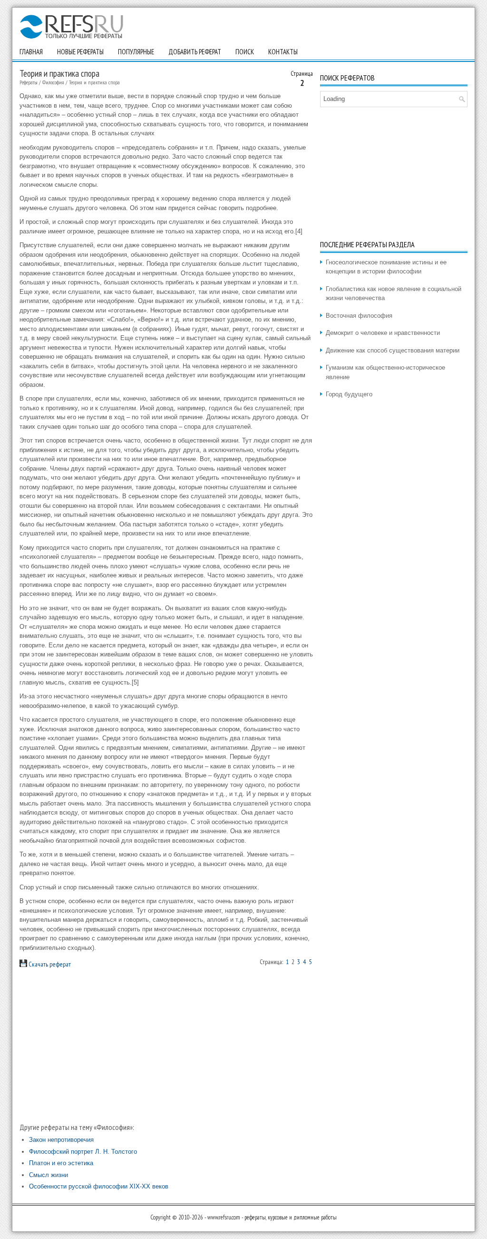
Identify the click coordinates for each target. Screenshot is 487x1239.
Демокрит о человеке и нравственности (383, 332)
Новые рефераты (80, 51)
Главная (31, 51)
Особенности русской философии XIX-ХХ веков (98, 1186)
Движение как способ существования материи (392, 350)
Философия (53, 82)
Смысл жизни (48, 1175)
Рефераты (28, 82)
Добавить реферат (194, 51)
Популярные (136, 51)
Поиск (244, 51)
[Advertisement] (166, 1045)
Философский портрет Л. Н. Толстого (83, 1151)
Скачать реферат (49, 964)
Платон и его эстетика (61, 1163)
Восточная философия (359, 315)
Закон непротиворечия (61, 1139)
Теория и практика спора (94, 82)
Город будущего (349, 394)
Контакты (283, 51)
